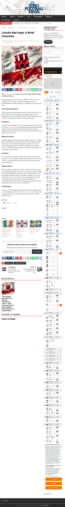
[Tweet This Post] (9, 89)
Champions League (25, 192)
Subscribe (37, 252)
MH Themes (46, 505)
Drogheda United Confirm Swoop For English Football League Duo (7, 230)
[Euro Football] (32, 14)
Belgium (3, 16)
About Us (16, 20)
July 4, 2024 (7, 41)
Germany (20, 16)
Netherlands (38, 16)
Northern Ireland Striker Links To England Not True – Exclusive (21, 230)
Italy (28, 16)
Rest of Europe (5, 20)
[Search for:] (54, 23)
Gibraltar (24, 41)
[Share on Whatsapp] (34, 89)
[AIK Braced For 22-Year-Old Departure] (36, 223)
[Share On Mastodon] (39, 89)
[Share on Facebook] (4, 89)
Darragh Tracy (15, 41)
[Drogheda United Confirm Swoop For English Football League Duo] (8, 223)
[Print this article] (29, 89)
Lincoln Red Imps (9, 94)
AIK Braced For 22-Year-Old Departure (35, 229)
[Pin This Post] (19, 89)
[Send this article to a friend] (24, 89)
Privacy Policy (47, 494)
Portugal (48, 16)
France (12, 16)
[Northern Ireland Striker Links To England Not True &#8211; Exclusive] (22, 223)
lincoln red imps (20, 263)
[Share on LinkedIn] (14, 89)
